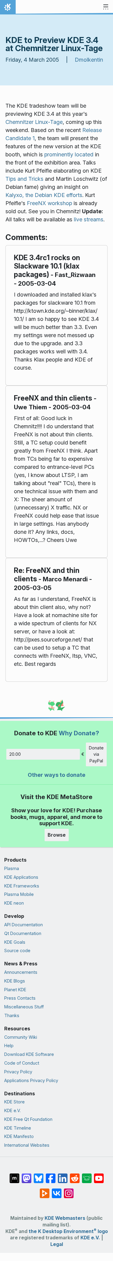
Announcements (20, 972)
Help (9, 1045)
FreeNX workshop (49, 203)
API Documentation (23, 924)
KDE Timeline (17, 1127)
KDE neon (14, 903)
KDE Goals (14, 942)
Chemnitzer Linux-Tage (34, 122)
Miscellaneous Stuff (24, 1006)
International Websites (26, 1145)
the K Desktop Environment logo (68, 1231)
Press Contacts (20, 998)
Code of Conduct (21, 1063)
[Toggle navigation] (106, 7)
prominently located (68, 154)
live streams (88, 219)
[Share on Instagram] (69, 1190)
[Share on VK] (56, 1190)
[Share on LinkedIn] (62, 1175)
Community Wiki (20, 1037)
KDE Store (14, 1101)
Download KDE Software (29, 1054)
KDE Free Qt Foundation (28, 1119)
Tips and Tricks (24, 179)
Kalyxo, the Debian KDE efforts (43, 195)
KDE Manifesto (19, 1136)
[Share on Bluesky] (38, 1175)
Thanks (11, 1015)
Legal (56, 1244)
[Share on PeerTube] (44, 1190)
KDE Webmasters (65, 1218)
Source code (17, 950)
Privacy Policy (18, 1071)
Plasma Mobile (19, 894)
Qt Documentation (22, 933)
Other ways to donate (56, 775)
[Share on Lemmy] (87, 1175)
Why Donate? (79, 733)
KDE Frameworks (21, 885)
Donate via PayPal (96, 754)
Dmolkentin (89, 60)
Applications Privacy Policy (31, 1080)
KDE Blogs (14, 980)
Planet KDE (15, 989)
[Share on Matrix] (14, 1175)
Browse (57, 835)
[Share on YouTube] (99, 1175)
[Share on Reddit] (75, 1175)
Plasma (11, 868)
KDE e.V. (12, 1110)
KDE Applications (21, 877)
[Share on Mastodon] (26, 1175)
